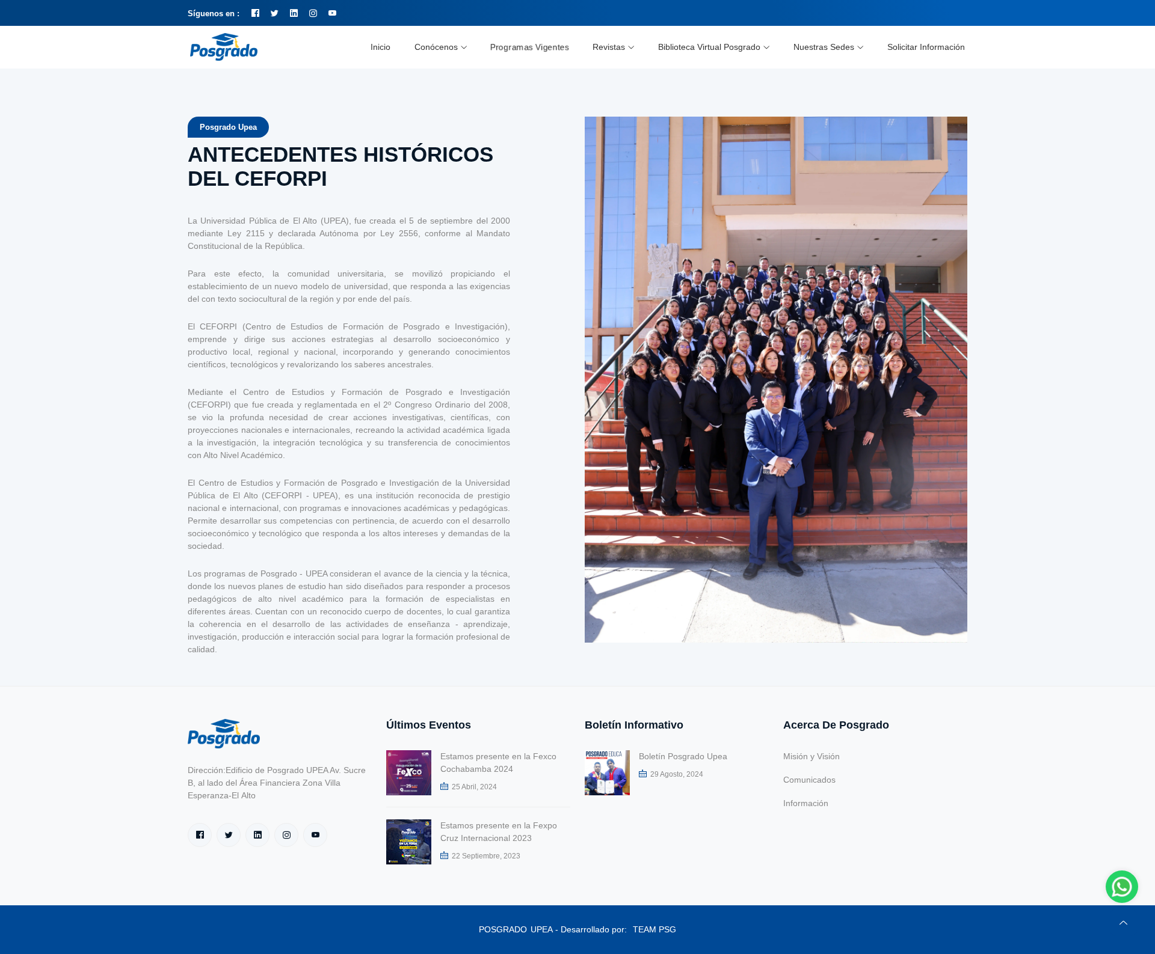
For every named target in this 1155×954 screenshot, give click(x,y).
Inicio (380, 47)
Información (805, 803)
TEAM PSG (654, 929)
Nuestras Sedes (823, 47)
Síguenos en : (213, 13)
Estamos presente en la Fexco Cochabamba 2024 (498, 762)
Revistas (609, 47)
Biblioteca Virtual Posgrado (709, 47)
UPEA (542, 929)
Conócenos (436, 47)
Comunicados (809, 779)
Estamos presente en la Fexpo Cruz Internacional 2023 (498, 832)
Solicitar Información (926, 47)
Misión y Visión (811, 756)
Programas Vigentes (529, 47)
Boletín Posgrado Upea (683, 756)
